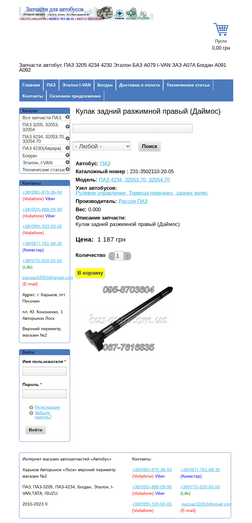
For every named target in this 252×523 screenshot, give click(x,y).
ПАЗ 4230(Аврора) (41, 148)
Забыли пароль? (43, 414)
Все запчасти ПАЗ (41, 117)
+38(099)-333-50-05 (42, 226)
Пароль (32, 385)
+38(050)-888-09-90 (42, 209)
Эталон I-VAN (76, 84)
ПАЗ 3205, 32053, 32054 (40, 127)
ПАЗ (51, 84)
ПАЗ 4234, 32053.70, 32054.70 (134, 180)
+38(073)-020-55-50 (42, 260)
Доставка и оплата (139, 84)
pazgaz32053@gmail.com (47, 277)
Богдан (104, 84)
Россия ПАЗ (133, 201)
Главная (31, 84)
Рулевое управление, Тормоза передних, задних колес (142, 193)
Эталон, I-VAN (37, 162)
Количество (90, 255)
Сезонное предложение (75, 96)
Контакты (32, 96)
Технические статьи (188, 84)
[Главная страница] (86, 20)
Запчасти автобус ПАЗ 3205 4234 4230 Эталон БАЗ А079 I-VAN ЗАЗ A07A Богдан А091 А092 (122, 67)
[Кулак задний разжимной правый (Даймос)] (128, 352)
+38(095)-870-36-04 (42, 192)
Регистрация (47, 407)
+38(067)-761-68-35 (42, 243)
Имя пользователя (44, 362)
